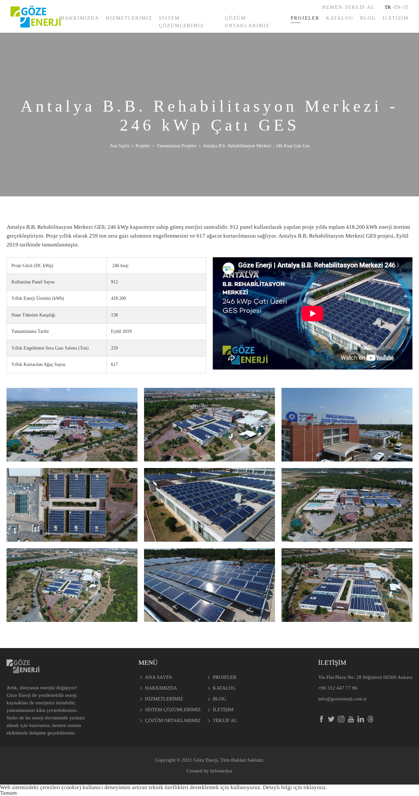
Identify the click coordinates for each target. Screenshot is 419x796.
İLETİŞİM (396, 18)
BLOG (368, 18)
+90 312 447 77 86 (337, 688)
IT (406, 7)
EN (397, 7)
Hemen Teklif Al (348, 7)
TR (388, 7)
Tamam (8, 793)
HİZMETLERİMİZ (129, 18)
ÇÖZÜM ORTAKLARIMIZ (247, 21)
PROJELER (305, 18)
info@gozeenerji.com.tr (342, 698)
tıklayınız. (315, 787)
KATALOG (340, 18)
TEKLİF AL (225, 720)
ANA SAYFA (158, 677)
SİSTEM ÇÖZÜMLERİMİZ (181, 21)
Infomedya (221, 770)
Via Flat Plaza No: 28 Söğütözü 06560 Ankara (365, 677)
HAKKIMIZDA (80, 18)
